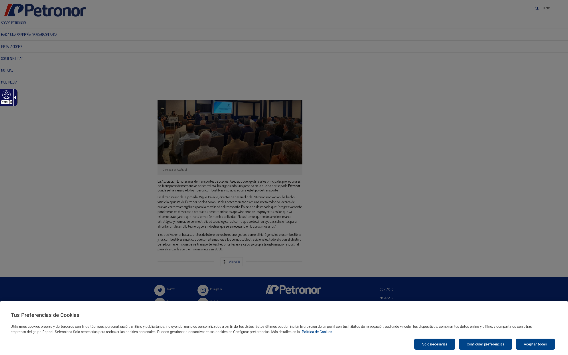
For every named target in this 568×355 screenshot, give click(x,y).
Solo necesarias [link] (434, 344)
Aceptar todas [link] (535, 344)
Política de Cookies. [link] (317, 332)
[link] (6, 94)
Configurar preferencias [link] (485, 344)
